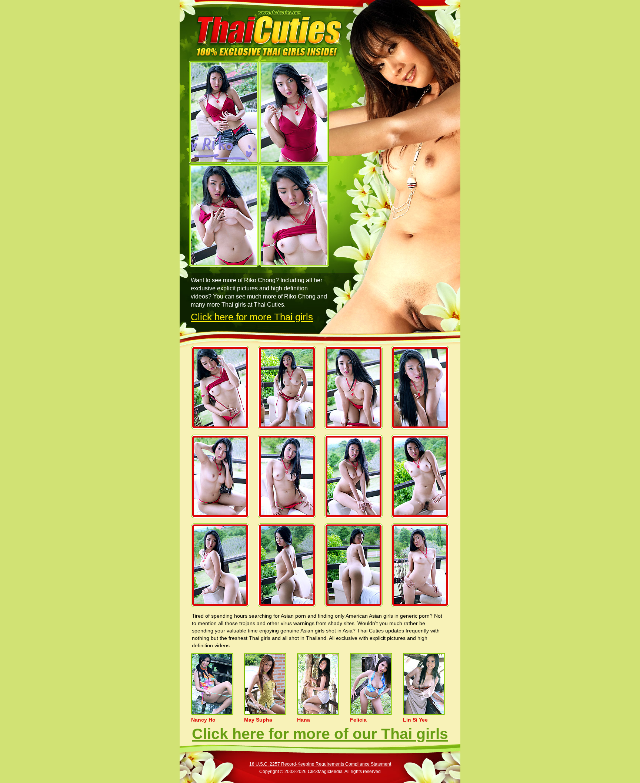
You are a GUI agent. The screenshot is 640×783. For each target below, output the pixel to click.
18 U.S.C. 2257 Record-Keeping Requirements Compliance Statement (320, 764)
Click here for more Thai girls (252, 317)
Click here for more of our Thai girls (320, 733)
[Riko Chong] (224, 112)
